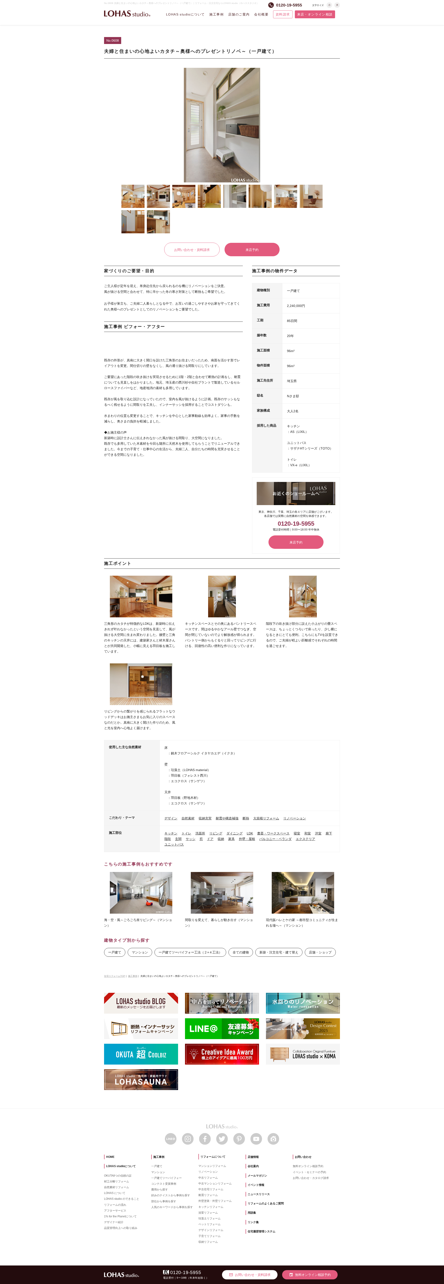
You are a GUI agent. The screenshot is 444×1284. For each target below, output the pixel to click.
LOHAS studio (127, 13)
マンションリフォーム (212, 1166)
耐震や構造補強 (227, 818)
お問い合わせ (303, 1157)
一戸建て (114, 952)
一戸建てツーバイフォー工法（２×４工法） (190, 952)
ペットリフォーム (209, 1224)
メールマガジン (257, 1175)
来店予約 (252, 250)
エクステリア (305, 839)
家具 (231, 839)
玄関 (178, 839)
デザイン (170, 818)
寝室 (297, 833)
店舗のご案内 (239, 14)
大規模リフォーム (266, 818)
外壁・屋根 (247, 839)
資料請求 (283, 14)
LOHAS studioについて (185, 14)
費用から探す (159, 1189)
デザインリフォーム (210, 1230)
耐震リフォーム (208, 1195)
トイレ (186, 833)
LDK (250, 833)
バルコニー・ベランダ (275, 839)
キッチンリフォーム (210, 1207)
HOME (110, 1157)
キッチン (170, 833)
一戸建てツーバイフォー (166, 1178)
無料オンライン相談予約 (308, 1166)
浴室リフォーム (208, 1212)
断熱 (246, 818)
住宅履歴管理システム (261, 1231)
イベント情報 (256, 1185)
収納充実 (205, 818)
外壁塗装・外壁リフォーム (215, 1201)
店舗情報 (253, 1157)
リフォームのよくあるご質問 (266, 1203)
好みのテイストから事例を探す (170, 1195)
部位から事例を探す (163, 1201)
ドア (210, 839)
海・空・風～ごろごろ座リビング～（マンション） (138, 922)
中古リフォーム (208, 1177)
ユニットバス (174, 844)
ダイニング (234, 833)
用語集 (252, 1212)
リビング (215, 833)
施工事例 (216, 14)
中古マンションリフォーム (215, 1183)
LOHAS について (114, 1193)
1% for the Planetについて (120, 1216)
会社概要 (261, 14)
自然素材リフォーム (116, 1187)
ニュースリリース (259, 1194)
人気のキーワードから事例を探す (172, 1207)
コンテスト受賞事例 (163, 1183)
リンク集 (253, 1222)
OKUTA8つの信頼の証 (118, 1175)
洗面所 (200, 833)
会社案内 (253, 1166)
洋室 (318, 833)
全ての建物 (241, 952)
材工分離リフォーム (116, 1181)
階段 (167, 839)
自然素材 (188, 818)
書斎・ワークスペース (273, 833)
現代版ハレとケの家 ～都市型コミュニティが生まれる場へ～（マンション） (302, 922)
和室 (307, 833)
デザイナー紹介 (113, 1222)
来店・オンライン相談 (315, 14)
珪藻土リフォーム (209, 1218)
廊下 (329, 833)
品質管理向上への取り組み (120, 1228)
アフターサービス (115, 1210)
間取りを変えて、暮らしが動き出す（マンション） (219, 922)
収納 (221, 839)
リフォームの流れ (115, 1204)
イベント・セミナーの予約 (309, 1172)
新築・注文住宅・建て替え (278, 952)
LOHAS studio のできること (121, 1198)
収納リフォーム (208, 1241)
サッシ (190, 839)
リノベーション (294, 818)
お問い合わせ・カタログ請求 (311, 1178)
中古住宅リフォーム (210, 1189)
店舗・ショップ (320, 952)
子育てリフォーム (209, 1236)
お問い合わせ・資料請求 (192, 250)
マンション (140, 952)
